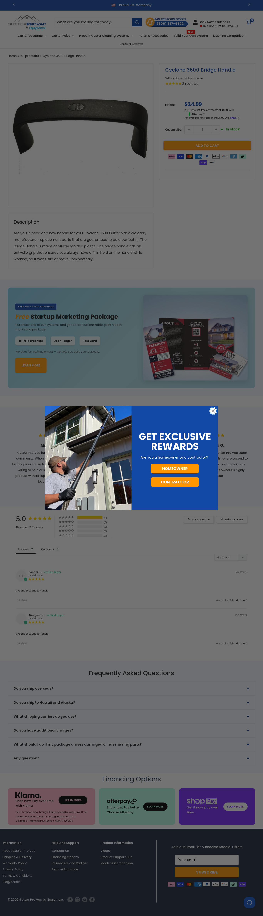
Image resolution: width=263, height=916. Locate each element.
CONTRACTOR (175, 482)
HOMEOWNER (175, 468)
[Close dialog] (213, 411)
